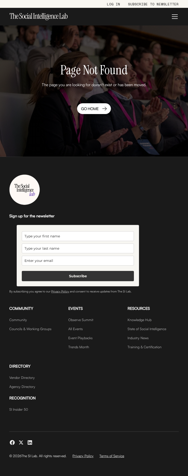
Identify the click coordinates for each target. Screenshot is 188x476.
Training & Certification (145, 347)
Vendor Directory (22, 377)
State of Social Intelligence (147, 329)
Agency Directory (22, 386)
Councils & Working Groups (30, 329)
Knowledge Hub (140, 320)
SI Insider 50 (18, 409)
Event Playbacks (80, 338)
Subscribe (78, 276)
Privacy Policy (60, 291)
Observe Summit (80, 320)
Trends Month (78, 347)
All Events (75, 329)
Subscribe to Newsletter (153, 4)
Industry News (138, 338)
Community (18, 320)
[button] (174, 17)
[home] (38, 17)
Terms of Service (111, 456)
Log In (113, 4)
